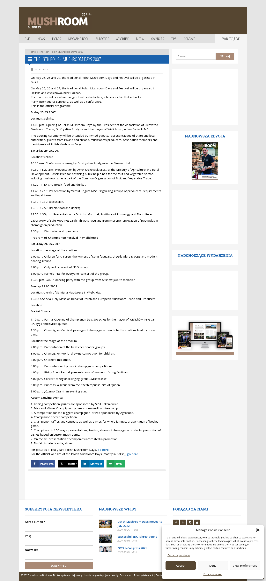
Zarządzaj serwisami (178, 555)
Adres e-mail (35, 522)
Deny (212, 565)
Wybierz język (231, 38)
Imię (28, 536)
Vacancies (157, 38)
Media (140, 38)
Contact (189, 38)
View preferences (245, 565)
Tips (173, 38)
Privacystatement (212, 574)
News (41, 38)
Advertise (122, 38)
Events (56, 38)
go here (132, 454)
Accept (181, 565)
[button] (258, 530)
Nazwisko (32, 550)
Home (26, 38)
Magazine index (78, 38)
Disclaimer (126, 575)
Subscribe (102, 38)
